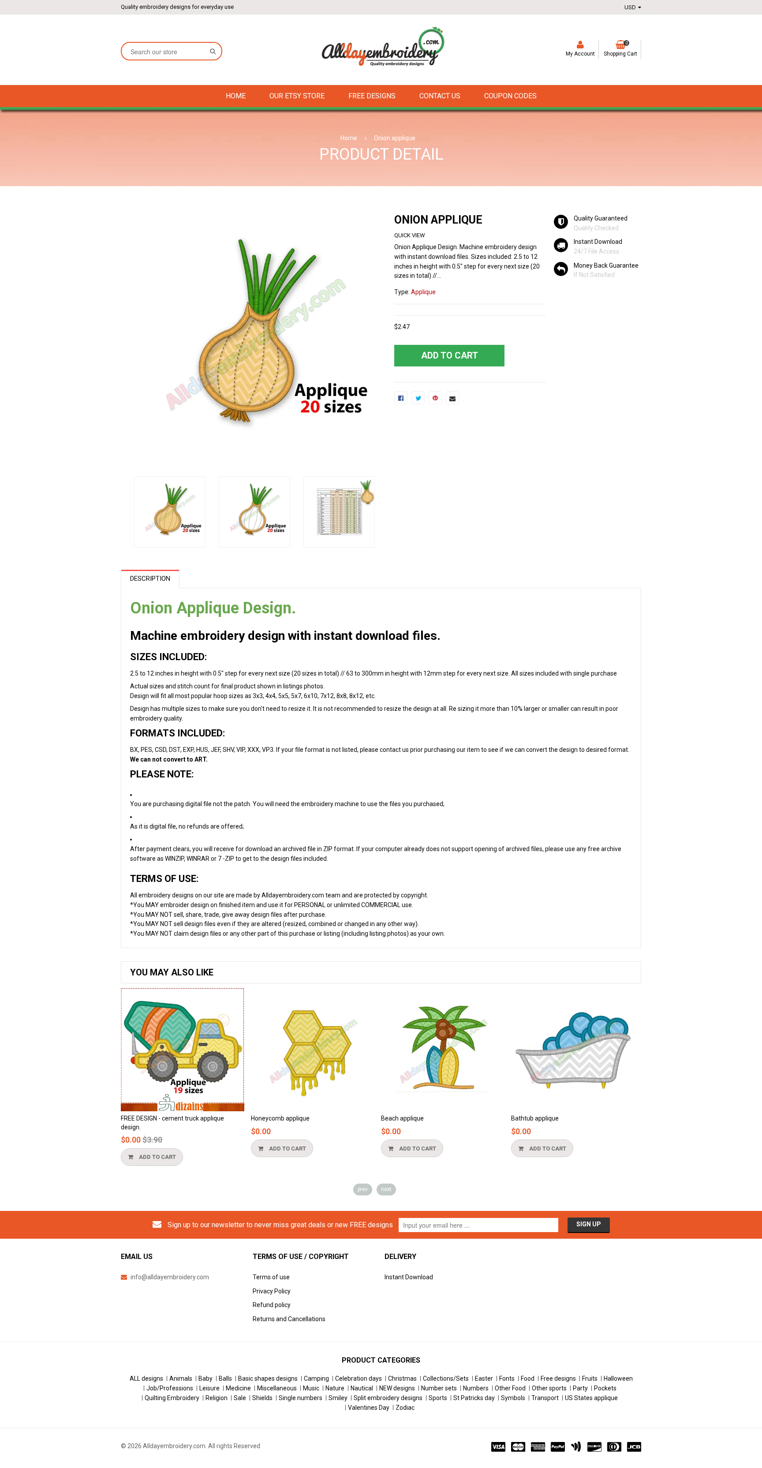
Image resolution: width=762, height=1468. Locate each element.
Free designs (558, 1378)
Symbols (513, 1397)
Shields (262, 1397)
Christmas (402, 1378)
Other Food (510, 1388)
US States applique (591, 1397)
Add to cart (157, 1157)
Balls (225, 1378)
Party (580, 1388)
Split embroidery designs (388, 1397)
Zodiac (405, 1407)
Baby (205, 1378)
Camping (316, 1378)
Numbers (476, 1388)
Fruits (590, 1378)
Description (150, 579)
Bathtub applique (535, 1118)
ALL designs (146, 1378)
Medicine (238, 1388)
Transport (545, 1397)
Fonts (507, 1378)
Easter (484, 1378)
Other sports (549, 1388)
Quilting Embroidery (172, 1397)
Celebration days (358, 1378)
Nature (334, 1388)
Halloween (618, 1378)
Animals (180, 1378)
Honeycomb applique (280, 1118)
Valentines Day (368, 1407)
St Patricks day (474, 1397)
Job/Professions (169, 1388)
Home (348, 138)
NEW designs (397, 1388)
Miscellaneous (277, 1388)
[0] (400, 397)
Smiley (338, 1397)
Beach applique (402, 1118)
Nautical (362, 1388)
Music (311, 1388)
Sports (438, 1397)
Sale (240, 1397)
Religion (216, 1397)
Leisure (209, 1388)
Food (527, 1378)
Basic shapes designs (268, 1378)
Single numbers (300, 1397)
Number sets (439, 1388)
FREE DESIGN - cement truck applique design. (172, 1123)
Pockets (605, 1388)
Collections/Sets (446, 1378)
